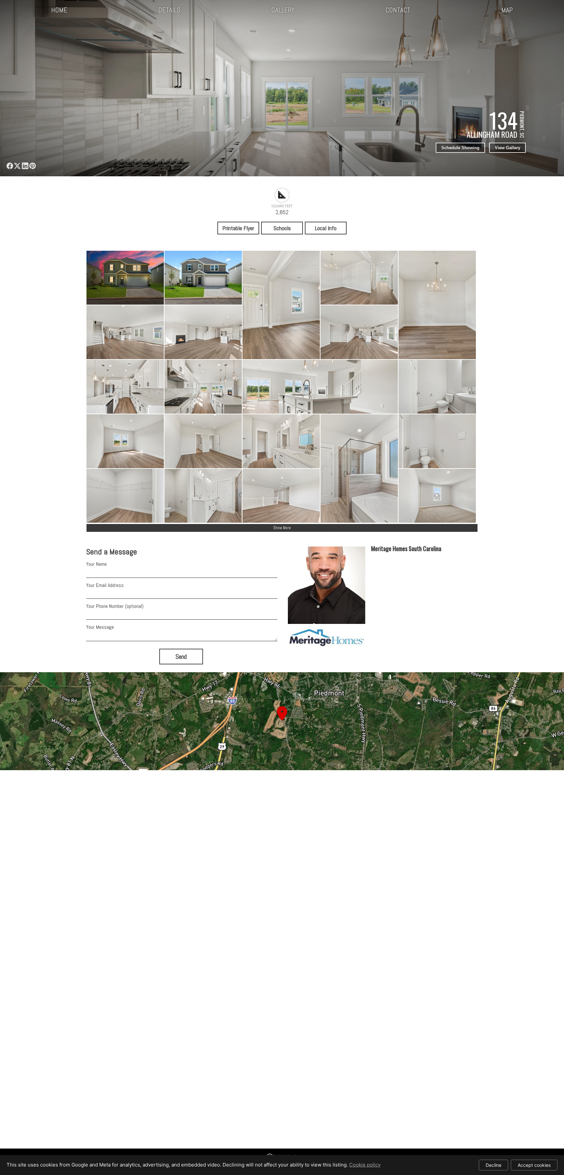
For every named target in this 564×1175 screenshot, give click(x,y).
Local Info (326, 228)
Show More (282, 528)
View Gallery (507, 148)
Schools (282, 228)
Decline (493, 1165)
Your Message (100, 627)
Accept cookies (534, 1165)
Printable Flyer (238, 228)
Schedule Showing (460, 148)
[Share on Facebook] (10, 166)
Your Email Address (105, 585)
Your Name (96, 564)
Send (181, 657)
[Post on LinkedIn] (25, 166)
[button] (282, 721)
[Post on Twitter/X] (17, 166)
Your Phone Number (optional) (115, 606)
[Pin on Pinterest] (32, 166)
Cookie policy (365, 1165)
